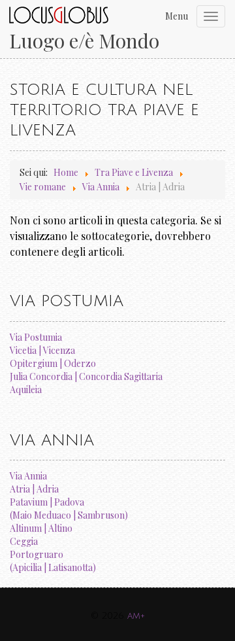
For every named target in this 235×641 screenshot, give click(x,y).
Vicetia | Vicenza (42, 350)
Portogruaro (36, 554)
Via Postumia (36, 337)
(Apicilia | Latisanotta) (53, 567)
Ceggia (24, 541)
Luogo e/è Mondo (84, 41)
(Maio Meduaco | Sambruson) (69, 515)
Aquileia (26, 389)
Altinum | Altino (41, 528)
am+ (136, 616)
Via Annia (28, 476)
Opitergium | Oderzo (53, 363)
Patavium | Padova (47, 502)
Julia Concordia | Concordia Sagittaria (86, 376)
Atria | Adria (34, 489)
